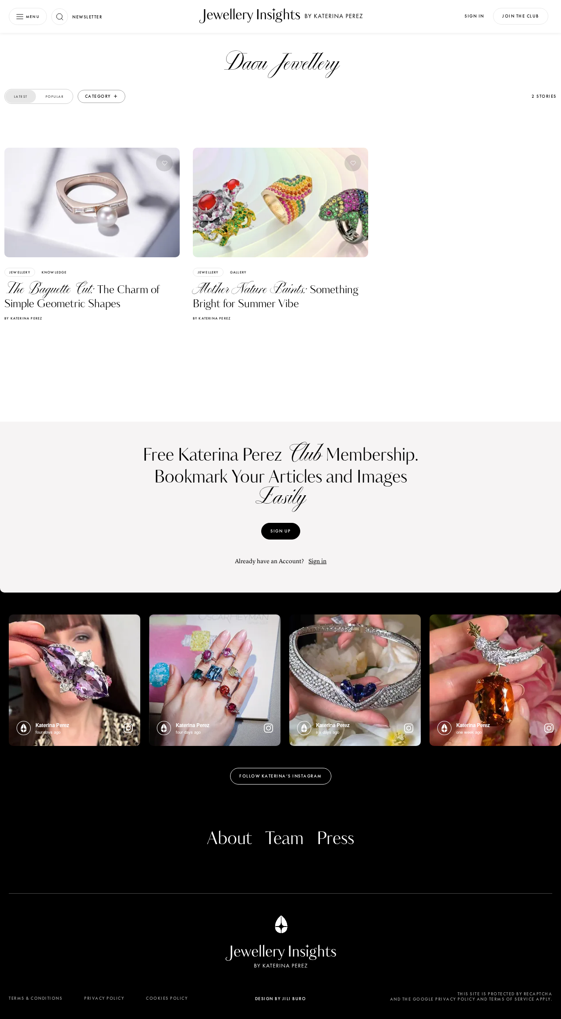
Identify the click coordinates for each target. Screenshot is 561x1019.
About (229, 838)
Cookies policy (167, 998)
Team (284, 838)
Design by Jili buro (280, 998)
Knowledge (54, 272)
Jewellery (19, 272)
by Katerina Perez (23, 318)
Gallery (238, 272)
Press (335, 838)
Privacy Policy (104, 998)
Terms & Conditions (35, 998)
